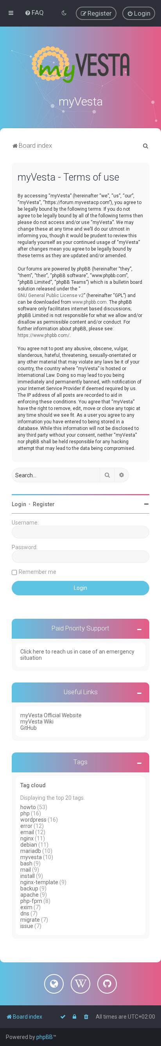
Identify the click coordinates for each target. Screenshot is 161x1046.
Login (19, 504)
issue (26, 926)
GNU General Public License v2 (51, 295)
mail (25, 870)
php (25, 813)
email (27, 832)
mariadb (30, 851)
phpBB (44, 1037)
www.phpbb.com (89, 302)
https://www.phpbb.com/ (44, 335)
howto (28, 807)
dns (24, 913)
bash (26, 863)
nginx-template (39, 882)
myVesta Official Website (51, 715)
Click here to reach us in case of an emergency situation (77, 654)
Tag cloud (33, 785)
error (26, 826)
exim (26, 907)
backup (29, 888)
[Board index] (80, 64)
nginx (27, 838)
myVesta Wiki (37, 721)
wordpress (33, 820)
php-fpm (31, 901)
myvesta (31, 857)
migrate (30, 920)
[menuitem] (34, 12)
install (27, 876)
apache (29, 895)
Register (44, 504)
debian (28, 845)
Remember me (37, 572)
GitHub (28, 728)
